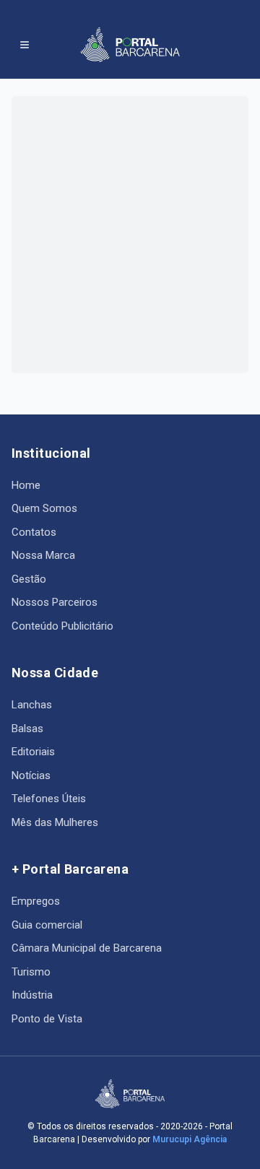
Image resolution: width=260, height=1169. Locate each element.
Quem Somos (44, 508)
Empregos (36, 901)
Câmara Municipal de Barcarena (87, 948)
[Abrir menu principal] (25, 45)
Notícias (31, 775)
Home (26, 485)
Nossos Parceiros (55, 602)
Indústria (32, 994)
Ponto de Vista (47, 1018)
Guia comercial (47, 924)
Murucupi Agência (189, 1139)
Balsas (27, 728)
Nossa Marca (43, 555)
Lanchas (32, 704)
